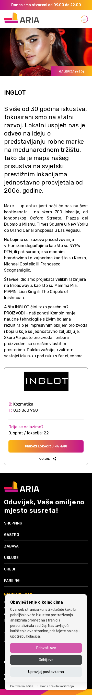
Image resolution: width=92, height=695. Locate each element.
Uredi (9, 569)
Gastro (11, 535)
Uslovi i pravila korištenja (56, 686)
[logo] (21, 18)
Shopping (13, 523)
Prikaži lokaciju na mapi (46, 446)
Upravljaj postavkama (46, 672)
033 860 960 (25, 410)
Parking (12, 581)
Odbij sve (46, 660)
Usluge (11, 558)
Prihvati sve (46, 648)
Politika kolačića (21, 686)
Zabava (11, 546)
